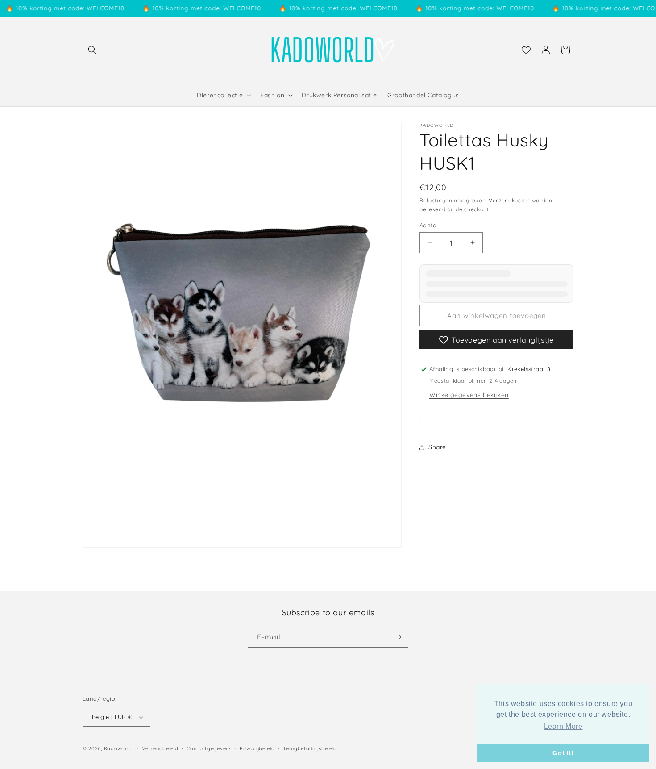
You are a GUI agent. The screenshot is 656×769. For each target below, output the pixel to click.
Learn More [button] (563, 726)
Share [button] (437, 447)
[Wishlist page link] (526, 50)
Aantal (428, 224)
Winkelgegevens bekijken (469, 395)
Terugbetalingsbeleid (310, 748)
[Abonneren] (398, 637)
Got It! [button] (562, 752)
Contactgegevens (209, 748)
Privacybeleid (257, 748)
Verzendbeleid (160, 748)
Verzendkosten (509, 200)
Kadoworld (118, 748)
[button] (92, 50)
